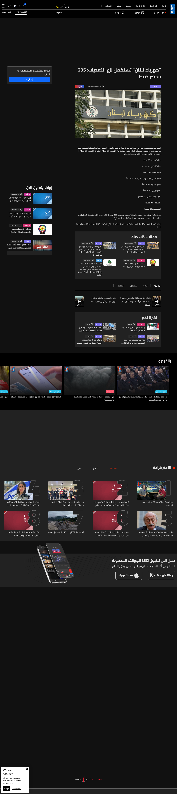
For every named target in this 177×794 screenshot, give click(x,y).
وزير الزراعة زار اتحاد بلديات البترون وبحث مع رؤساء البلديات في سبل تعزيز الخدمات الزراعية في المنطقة (89, 341)
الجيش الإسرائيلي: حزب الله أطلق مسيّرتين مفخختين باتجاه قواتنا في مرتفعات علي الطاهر (23, 504)
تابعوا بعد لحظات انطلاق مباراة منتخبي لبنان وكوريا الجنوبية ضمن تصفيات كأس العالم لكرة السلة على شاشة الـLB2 (111, 504)
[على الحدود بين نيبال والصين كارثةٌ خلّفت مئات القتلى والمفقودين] (89, 384)
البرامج (118, 12)
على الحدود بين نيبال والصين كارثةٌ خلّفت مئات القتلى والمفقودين (93, 398)
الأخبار (164, 5)
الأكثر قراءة (162, 467)
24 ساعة (113, 468)
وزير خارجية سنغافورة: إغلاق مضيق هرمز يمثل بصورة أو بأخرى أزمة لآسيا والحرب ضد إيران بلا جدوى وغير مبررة (20, 199)
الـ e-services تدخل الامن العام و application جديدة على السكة (36, 397)
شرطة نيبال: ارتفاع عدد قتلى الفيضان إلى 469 (66, 532)
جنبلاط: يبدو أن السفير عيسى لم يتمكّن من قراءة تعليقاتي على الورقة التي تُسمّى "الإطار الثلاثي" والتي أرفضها (156, 534)
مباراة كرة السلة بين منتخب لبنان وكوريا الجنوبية (157, 504)
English (58, 13)
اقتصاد (99, 260)
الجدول (137, 12)
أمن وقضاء (141, 260)
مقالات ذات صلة (144, 236)
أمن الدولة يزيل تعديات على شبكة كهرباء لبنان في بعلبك (134, 265)
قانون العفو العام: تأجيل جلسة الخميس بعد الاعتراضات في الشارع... (19, 246)
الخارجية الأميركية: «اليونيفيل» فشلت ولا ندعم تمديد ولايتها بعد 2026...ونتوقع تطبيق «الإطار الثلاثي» (89, 329)
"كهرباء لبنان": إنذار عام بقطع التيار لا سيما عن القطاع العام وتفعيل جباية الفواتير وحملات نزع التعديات (90, 251)
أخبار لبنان (141, 243)
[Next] (3, 384)
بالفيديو (164, 360)
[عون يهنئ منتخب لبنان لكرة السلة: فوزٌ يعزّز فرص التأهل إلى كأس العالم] (66, 494)
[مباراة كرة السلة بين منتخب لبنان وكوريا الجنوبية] (155, 494)
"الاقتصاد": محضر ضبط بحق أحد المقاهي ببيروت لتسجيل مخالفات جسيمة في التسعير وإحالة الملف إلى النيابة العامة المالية (90, 269)
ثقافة (119, 5)
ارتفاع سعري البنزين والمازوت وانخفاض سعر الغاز (133, 329)
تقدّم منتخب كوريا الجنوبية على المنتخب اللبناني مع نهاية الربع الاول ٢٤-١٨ (24, 534)
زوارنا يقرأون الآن (39, 187)
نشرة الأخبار (140, 5)
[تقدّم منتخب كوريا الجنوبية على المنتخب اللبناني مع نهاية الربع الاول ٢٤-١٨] (22, 524)
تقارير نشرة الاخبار (161, 392)
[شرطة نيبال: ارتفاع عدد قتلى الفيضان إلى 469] (66, 524)
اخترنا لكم (149, 317)
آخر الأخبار (153, 5)
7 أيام (95, 468)
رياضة (128, 5)
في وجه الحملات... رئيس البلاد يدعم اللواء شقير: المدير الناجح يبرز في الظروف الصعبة (143, 398)
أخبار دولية (110, 392)
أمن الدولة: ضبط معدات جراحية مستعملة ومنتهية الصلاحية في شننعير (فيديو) (20, 230)
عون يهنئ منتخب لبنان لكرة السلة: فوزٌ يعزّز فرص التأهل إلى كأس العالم (132, 341)
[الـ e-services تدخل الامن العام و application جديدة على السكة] (36, 384)
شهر (79, 468)
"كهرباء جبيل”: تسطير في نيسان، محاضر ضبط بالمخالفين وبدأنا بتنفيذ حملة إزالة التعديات (133, 249)
